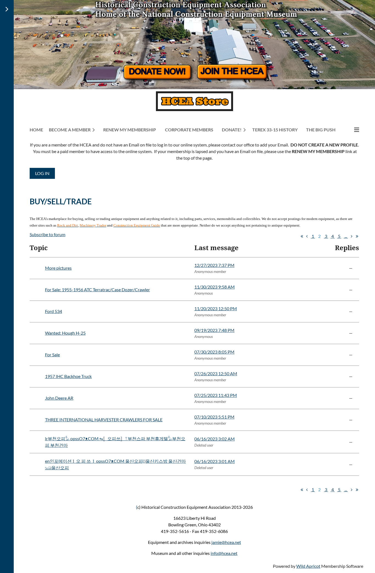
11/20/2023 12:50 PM (215, 308)
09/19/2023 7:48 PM (214, 330)
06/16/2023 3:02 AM (214, 438)
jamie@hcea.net (226, 542)
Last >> (357, 236)
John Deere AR (59, 397)
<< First (302, 236)
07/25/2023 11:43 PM (215, 395)
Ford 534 (53, 311)
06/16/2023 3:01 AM (214, 461)
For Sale (52, 354)
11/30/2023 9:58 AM (214, 286)
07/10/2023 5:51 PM (214, 416)
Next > (351, 236)
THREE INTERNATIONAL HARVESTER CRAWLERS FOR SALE (104, 419)
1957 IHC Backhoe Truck (68, 376)
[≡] (351, 129)
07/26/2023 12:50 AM (215, 373)
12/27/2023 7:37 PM (214, 265)
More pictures (58, 267)
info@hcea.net (224, 553)
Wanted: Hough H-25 (65, 332)
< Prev (307, 236)
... (346, 236)
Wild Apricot (308, 566)
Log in (42, 173)
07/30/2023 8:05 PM (214, 351)
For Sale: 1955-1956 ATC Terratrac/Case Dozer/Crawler (97, 289)
